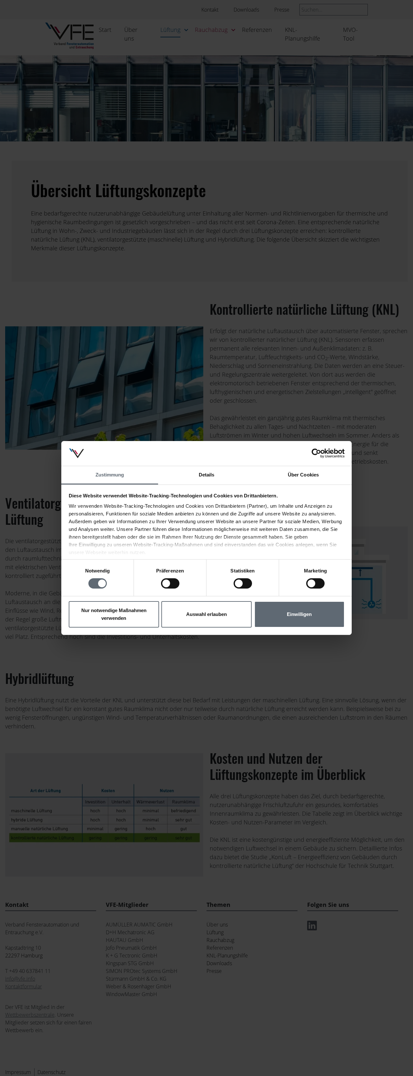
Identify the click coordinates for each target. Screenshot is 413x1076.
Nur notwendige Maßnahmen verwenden (113, 614)
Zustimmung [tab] (110, 474)
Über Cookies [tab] (303, 474)
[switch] (170, 583)
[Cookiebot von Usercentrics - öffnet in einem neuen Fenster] (316, 453)
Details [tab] (207, 474)
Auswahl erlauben (206, 614)
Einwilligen (299, 614)
